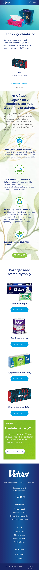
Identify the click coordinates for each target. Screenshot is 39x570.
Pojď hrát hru (19, 542)
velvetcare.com (20, 491)
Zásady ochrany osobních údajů (13, 567)
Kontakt (19, 559)
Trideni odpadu (19, 539)
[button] (16, 87)
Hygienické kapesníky (19, 516)
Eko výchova (19, 535)
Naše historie (19, 532)
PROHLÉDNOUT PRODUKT (19, 83)
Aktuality (19, 550)
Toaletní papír (20, 509)
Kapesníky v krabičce (19, 520)
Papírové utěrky (19, 512)
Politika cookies (30, 567)
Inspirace (19, 554)
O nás (19, 527)
